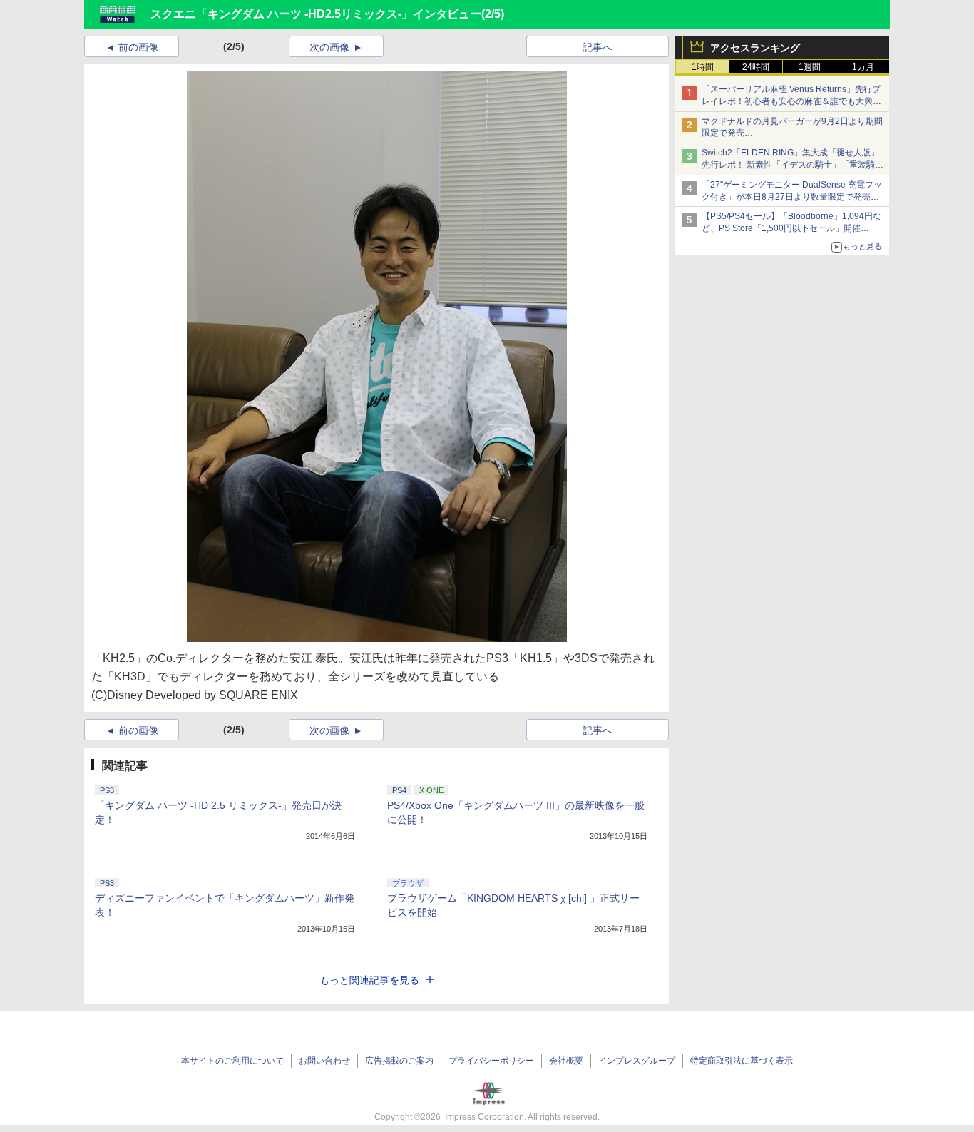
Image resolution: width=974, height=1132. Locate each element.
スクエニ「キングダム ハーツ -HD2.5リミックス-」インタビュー (315, 14)
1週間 (810, 67)
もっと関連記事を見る (369, 980)
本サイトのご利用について (232, 1061)
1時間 (703, 67)
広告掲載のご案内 (399, 1061)
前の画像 (138, 47)
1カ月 (863, 67)
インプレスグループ (636, 1061)
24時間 (755, 67)
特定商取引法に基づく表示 (741, 1061)
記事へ (597, 47)
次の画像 (329, 47)
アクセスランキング (755, 47)
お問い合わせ (324, 1061)
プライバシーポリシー (491, 1061)
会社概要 (566, 1061)
